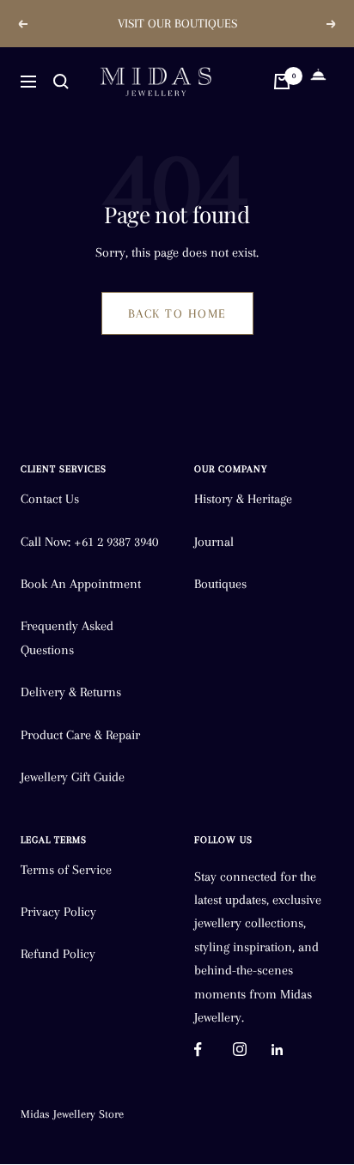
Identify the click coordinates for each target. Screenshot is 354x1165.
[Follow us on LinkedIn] (291, 1049)
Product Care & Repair (80, 735)
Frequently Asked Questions (67, 637)
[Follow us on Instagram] (252, 1049)
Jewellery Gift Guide (73, 777)
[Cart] (281, 81)
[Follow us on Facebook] (213, 1049)
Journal (214, 541)
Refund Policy (58, 954)
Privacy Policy (58, 911)
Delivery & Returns (71, 692)
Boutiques (220, 584)
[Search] (61, 81)
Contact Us (50, 499)
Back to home (177, 313)
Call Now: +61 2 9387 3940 (89, 541)
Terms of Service (66, 869)
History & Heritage (243, 499)
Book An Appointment (81, 584)
